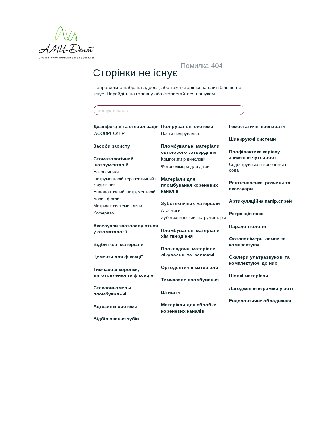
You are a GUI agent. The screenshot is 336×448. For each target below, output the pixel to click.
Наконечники (106, 171)
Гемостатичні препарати (257, 126)
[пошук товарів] (239, 110)
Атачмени (170, 210)
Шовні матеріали (248, 275)
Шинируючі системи (252, 139)
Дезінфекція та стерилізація (126, 126)
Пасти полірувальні (180, 133)
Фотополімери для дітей (185, 166)
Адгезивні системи (115, 306)
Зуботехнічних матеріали (190, 203)
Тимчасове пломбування (190, 279)
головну (144, 93)
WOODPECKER (109, 133)
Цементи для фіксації (118, 256)
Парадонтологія (247, 226)
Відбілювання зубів (116, 318)
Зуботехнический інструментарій (193, 217)
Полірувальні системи (187, 126)
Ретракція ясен (246, 213)
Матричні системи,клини (118, 205)
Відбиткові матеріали (119, 244)
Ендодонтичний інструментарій (124, 191)
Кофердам (104, 213)
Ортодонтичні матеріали (189, 267)
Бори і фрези (106, 198)
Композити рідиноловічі (184, 159)
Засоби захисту (112, 146)
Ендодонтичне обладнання (260, 300)
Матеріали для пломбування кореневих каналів (189, 184)
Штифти (170, 292)
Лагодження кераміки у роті (261, 288)
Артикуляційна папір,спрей (260, 201)
